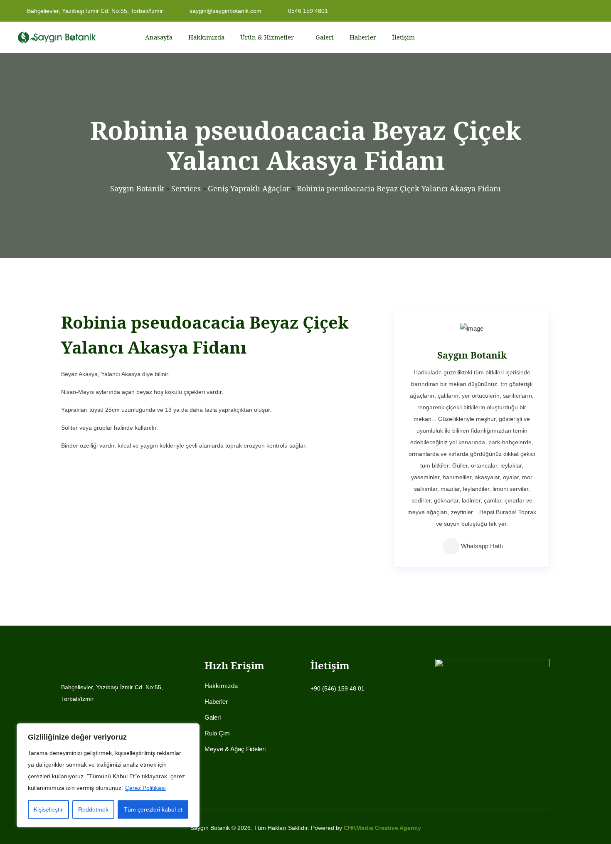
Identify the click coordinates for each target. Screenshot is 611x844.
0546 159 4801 (307, 10)
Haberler (363, 37)
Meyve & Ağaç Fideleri (235, 748)
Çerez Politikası (145, 788)
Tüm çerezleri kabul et (153, 809)
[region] (108, 775)
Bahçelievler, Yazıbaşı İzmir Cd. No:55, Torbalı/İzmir (94, 10)
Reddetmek (93, 809)
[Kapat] (191, 730)
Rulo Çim (217, 733)
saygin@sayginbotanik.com (224, 10)
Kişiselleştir (48, 809)
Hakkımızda (206, 37)
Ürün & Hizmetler (267, 37)
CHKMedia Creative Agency (382, 827)
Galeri (324, 37)
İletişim (403, 37)
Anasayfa (158, 37)
